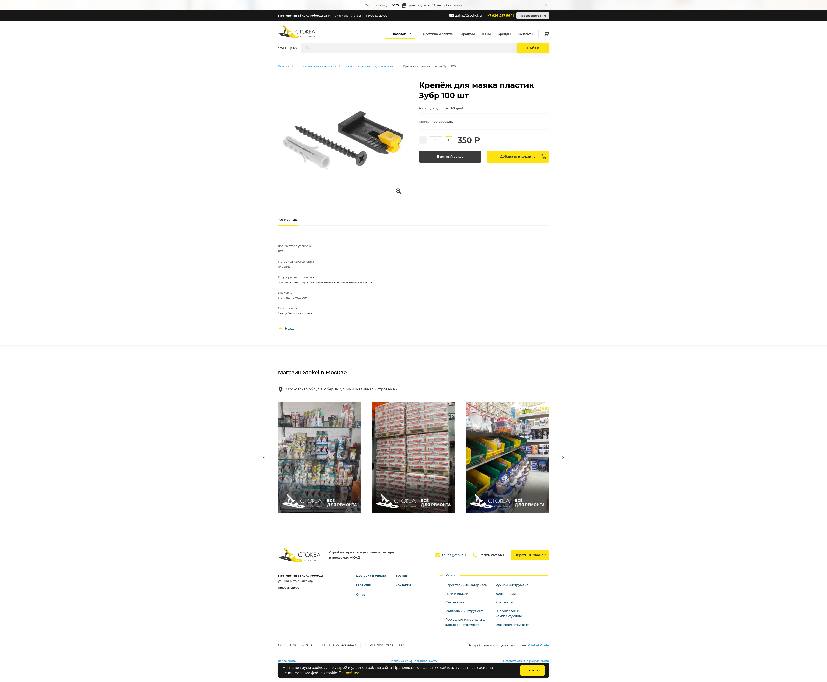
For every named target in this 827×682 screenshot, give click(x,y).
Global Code (538, 645)
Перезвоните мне (532, 15)
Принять (532, 670)
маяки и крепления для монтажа (369, 66)
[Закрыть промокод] (546, 5)
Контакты (525, 34)
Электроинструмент (512, 625)
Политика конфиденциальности (413, 661)
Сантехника (454, 602)
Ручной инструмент (512, 585)
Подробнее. (349, 673)
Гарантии (467, 34)
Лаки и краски (456, 594)
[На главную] (297, 32)
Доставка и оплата (438, 34)
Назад (289, 329)
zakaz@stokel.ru (468, 15)
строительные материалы (317, 66)
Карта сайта (287, 661)
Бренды (504, 34)
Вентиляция (506, 594)
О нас (486, 34)
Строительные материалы (466, 585)
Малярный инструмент (464, 611)
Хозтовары (504, 602)
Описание (288, 219)
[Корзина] (546, 34)
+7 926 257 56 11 (500, 15)
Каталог (283, 66)
